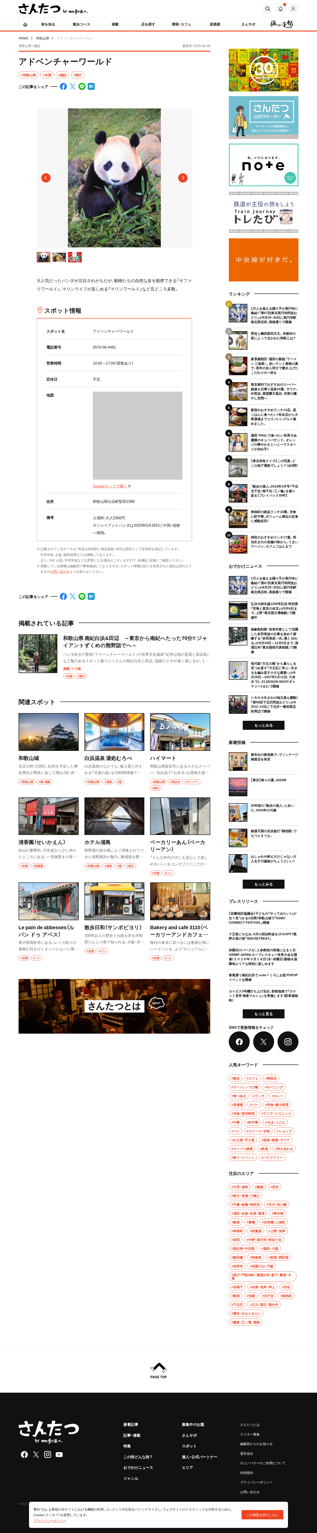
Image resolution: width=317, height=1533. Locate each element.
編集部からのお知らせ (256, 1443)
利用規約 (246, 1472)
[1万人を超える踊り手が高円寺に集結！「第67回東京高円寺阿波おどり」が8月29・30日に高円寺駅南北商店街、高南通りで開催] (263, 314)
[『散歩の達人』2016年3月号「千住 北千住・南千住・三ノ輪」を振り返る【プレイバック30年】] (263, 492)
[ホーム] (25, 24)
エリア (187, 1467)
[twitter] (35, 1454)
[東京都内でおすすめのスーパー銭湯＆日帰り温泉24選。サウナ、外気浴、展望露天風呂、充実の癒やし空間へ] (263, 390)
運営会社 (246, 1453)
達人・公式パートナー (199, 1456)
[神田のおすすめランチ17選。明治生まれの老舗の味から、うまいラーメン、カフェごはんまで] (263, 543)
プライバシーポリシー (256, 1482)
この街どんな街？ (137, 1456)
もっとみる (263, 725)
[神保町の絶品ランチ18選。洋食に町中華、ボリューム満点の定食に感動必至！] (263, 517)
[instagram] (47, 1454)
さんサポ (189, 1435)
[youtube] (59, 1454)
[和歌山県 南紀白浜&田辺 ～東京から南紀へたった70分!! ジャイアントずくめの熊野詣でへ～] (114, 656)
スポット (189, 1445)
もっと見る (263, 1013)
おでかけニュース (138, 1467)
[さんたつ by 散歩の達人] (53, 8)
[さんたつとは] (114, 1006)
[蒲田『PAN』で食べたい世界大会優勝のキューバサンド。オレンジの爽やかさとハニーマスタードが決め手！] (263, 441)
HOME (23, 38)
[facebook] (24, 1454)
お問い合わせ (60, 571)
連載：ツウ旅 (72, 668)
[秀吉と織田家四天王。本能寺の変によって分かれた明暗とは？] (263, 339)
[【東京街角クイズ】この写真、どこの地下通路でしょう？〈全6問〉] (263, 466)
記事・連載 (131, 1435)
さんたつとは (250, 1424)
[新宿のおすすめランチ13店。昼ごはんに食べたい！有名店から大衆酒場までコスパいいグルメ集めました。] (263, 415)
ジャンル (130, 1478)
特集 (127, 1445)
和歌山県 (42, 38)
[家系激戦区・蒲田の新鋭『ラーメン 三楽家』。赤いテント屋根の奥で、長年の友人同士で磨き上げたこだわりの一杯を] (263, 364)
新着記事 (130, 1424)
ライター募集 (250, 1434)
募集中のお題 (193, 1424)
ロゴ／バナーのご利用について (263, 1463)
